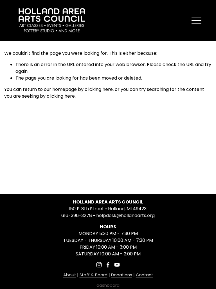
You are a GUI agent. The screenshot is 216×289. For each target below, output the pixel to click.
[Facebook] (108, 265)
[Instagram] (99, 265)
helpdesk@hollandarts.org (125, 215)
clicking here (99, 89)
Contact (144, 275)
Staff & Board (93, 275)
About (69, 275)
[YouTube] (117, 265)
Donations (121, 275)
